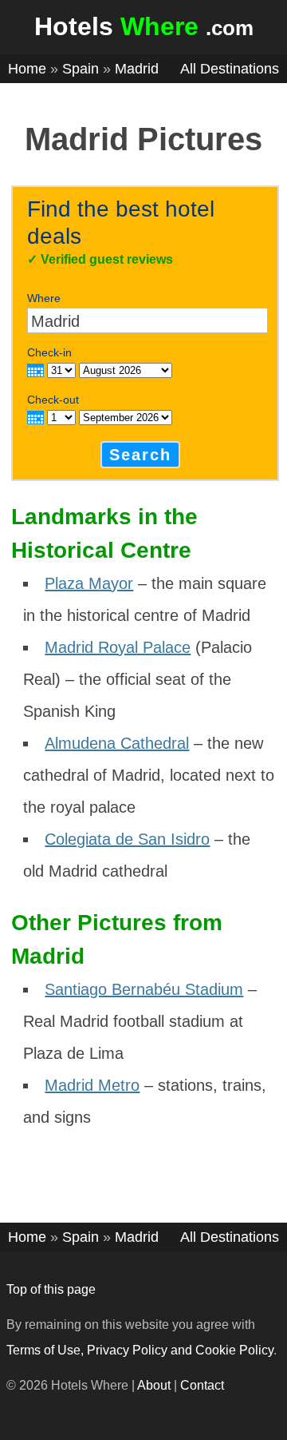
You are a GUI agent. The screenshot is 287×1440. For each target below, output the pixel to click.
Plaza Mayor (89, 583)
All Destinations (229, 69)
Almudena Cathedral (117, 743)
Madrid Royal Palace (118, 647)
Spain (80, 69)
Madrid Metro (92, 1085)
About (154, 1385)
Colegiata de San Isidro (127, 839)
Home (27, 69)
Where (44, 298)
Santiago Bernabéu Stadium (144, 989)
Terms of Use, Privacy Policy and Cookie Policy (139, 1350)
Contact (202, 1385)
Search (140, 454)
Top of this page (51, 1289)
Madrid (137, 69)
